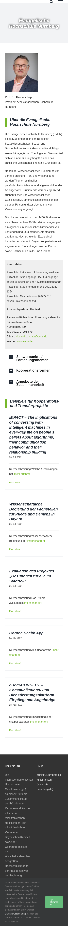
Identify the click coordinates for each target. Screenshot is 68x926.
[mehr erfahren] (22, 473)
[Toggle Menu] (60, 1)
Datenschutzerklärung (15, 914)
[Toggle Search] (51, 1)
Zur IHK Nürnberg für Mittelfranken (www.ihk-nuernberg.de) (49, 782)
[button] (34, 358)
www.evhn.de (25, 341)
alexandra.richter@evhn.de (31, 336)
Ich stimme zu (54, 902)
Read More (14, 482)
